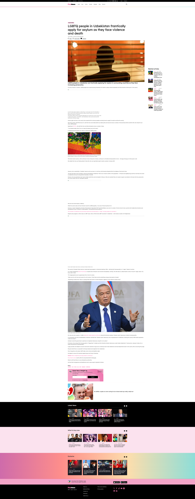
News (82, 4)
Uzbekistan (88, 366)
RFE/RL (74, 126)
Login (121, 0)
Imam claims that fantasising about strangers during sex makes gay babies (158, 108)
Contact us (85, 491)
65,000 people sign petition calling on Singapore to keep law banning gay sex (158, 101)
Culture (86, 4)
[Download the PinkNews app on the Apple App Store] (116, 482)
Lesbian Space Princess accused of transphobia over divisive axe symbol (90, 420)
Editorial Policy (86, 489)
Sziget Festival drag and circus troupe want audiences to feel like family (74, 471)
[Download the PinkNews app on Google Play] (124, 482)
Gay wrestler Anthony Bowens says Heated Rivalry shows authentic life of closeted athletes (89, 472)
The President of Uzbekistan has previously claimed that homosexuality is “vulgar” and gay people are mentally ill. (92, 211)
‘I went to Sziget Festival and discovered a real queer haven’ (105, 471)
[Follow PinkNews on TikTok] (119, 488)
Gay (78, 366)
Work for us (85, 495)
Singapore (83, 366)
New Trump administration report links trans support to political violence (119, 420)
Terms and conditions (102, 486)
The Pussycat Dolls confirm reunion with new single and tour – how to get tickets (89, 445)
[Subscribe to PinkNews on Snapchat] (114, 491)
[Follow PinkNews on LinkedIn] (117, 1)
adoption (69, 366)
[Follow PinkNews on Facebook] (116, 488)
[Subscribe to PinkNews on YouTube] (121, 488)
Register (125, 0)
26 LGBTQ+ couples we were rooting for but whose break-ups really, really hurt (113, 391)
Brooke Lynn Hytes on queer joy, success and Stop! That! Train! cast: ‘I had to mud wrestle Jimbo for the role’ (120, 472)
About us (85, 486)
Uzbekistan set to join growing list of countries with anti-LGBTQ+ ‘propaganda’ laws (158, 75)
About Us (69, 0)
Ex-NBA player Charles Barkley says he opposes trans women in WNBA (75, 420)
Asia (72, 366)
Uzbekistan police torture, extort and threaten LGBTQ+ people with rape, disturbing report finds (158, 83)
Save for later (77, 38)
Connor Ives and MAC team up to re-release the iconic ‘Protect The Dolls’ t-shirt (75, 445)
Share (70, 38)
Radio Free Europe (82, 271)
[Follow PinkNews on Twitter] (114, 488)
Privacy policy (100, 489)
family (75, 366)
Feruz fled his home (72, 357)
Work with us (80, 0)
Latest (79, 4)
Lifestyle (90, 4)
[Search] (126, 4)
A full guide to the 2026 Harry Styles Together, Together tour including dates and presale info (105, 445)
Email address (76, 375)
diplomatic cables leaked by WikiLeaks (92, 335)
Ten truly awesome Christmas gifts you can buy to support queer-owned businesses (119, 445)
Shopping (95, 4)
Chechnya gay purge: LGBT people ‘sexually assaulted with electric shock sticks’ (158, 93)
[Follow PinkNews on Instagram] (124, 488)
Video (100, 4)
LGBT (80, 366)
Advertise (74, 0)
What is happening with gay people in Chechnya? (80, 355)
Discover (103, 4)
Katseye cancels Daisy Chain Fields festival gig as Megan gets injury (104, 420)
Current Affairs (71, 22)
